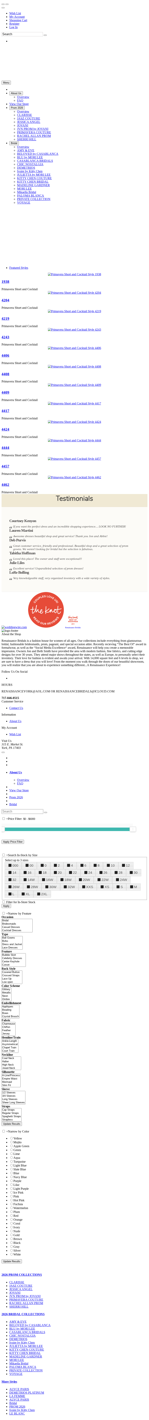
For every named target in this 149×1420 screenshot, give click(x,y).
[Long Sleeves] (13, 1099)
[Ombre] (6, 999)
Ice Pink (18, 1192)
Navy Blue (20, 1177)
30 (136, 873)
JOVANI (14, 1292)
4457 (5, 466)
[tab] (78, 772)
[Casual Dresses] (17, 927)
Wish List (15, 13)
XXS (89, 887)
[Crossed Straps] (12, 975)
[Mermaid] (11, 1082)
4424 (5, 429)
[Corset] (14, 965)
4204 (5, 300)
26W (16, 887)
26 (105, 873)
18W (68, 880)
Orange (18, 1219)
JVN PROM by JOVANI (25, 1296)
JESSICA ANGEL (21, 1289)
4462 (5, 485)
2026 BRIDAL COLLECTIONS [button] (23, 1314)
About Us (15, 721)
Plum (16, 1211)
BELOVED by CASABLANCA (30, 1325)
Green (17, 1150)
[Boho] (12, 941)
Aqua (16, 1157)
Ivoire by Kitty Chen (22, 1342)
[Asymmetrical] (10, 1044)
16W (49, 880)
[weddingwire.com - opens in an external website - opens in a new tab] (14, 627)
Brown (17, 1239)
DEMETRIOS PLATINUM (26, 1392)
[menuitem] (78, 13)
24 (90, 873)
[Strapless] (11, 1119)
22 (75, 873)
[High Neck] (11, 1065)
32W (71, 887)
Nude (16, 1231)
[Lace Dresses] (12, 947)
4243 (5, 337)
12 (128, 865)
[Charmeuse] (8, 1024)
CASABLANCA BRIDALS (27, 1332)
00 (31, 865)
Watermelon (20, 1208)
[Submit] (45, 35)
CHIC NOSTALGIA (22, 1335)
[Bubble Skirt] (14, 955)
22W (105, 880)
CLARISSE (16, 1282)
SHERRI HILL (19, 1306)
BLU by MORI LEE (22, 1328)
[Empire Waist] (11, 1078)
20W (86, 880)
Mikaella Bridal (18, 1363)
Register (14, 23)
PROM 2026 (17, 1406)
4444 (5, 448)
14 (14, 873)
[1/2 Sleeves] (13, 1092)
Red (15, 1215)
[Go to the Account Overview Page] (3, 7)
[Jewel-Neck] (11, 1068)
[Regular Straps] (11, 1113)
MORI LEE (16, 1360)
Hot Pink (18, 1200)
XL (28, 894)
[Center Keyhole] (14, 961)
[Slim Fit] (11, 1085)
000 (15, 865)
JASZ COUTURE (20, 1285)
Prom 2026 (16, 797)
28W (34, 887)
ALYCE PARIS (19, 1389)
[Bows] (10, 1013)
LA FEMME (17, 1396)
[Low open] (12, 982)
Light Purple (21, 1188)
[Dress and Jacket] (12, 944)
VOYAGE (16, 1374)
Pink (16, 1196)
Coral (16, 1223)
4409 (5, 392)
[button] (16, 93)
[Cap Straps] (11, 1110)
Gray (16, 1246)
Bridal (13, 804)
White (17, 1254)
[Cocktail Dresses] (17, 930)
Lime (16, 1153)
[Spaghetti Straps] (11, 1116)
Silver (17, 1250)
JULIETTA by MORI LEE (26, 1346)
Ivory (16, 1227)
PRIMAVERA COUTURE (26, 1299)
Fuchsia (18, 1204)
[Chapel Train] (10, 1047)
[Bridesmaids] (17, 924)
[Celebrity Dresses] (14, 958)
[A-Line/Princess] (11, 1075)
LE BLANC (17, 1413)
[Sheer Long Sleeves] (13, 1102)
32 (14, 880)
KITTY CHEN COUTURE (26, 1349)
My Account (17, 16)
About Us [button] (15, 772)
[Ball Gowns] (12, 938)
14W (31, 880)
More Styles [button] (9, 1381)
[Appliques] (10, 1006)
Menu (6, 82)
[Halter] (11, 1061)
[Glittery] (6, 989)
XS (107, 887)
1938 (5, 282)
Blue (16, 1173)
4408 (5, 374)
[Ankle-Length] (10, 1041)
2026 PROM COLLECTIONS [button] (22, 1274)
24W (123, 880)
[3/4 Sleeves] (13, 1096)
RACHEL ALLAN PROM (26, 1303)
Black (17, 1242)
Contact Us (16, 708)
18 (45, 873)
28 (120, 873)
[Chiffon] (8, 1027)
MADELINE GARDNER (25, 1356)
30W (52, 887)
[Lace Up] (12, 979)
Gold (16, 1235)
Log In (13, 27)
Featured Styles (18, 267)
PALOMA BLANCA (22, 1367)
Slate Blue (19, 1169)
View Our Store (19, 790)
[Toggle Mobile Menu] (3, 752)
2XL (44, 894)
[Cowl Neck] (11, 1058)
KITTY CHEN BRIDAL (25, 1353)
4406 (5, 355)
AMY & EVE (18, 1321)
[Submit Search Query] (45, 812)
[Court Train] (10, 1051)
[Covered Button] (12, 972)
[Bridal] (17, 920)
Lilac (16, 1184)
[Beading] (10, 1010)
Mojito (17, 1142)
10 (113, 865)
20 (60, 873)
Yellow (17, 1138)
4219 (5, 319)
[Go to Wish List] (7, 4)
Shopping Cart (18, 20)
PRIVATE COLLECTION (26, 1370)
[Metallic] (6, 992)
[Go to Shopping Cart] (3, 4)
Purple (17, 1181)
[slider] (133, 829)
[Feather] (8, 1030)
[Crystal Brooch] (10, 1016)
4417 (5, 411)
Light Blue (20, 1165)
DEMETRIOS (18, 1339)
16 (29, 873)
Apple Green (21, 1146)
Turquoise (19, 1161)
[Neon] (6, 996)
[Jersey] (8, 1033)
